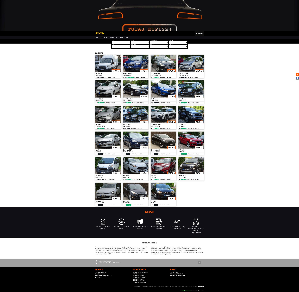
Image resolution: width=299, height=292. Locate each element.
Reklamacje (98, 277)
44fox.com (202, 290)
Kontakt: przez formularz (177, 276)
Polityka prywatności (101, 272)
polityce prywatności (193, 286)
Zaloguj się (200, 33)
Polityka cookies (99, 274)
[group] (149, 15)
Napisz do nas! (188, 290)
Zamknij (201, 286)
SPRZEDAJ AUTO (104, 37)
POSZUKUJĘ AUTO (114, 37)
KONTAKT (122, 37)
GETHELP (128, 37)
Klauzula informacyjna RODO (103, 276)
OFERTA (97, 37)
